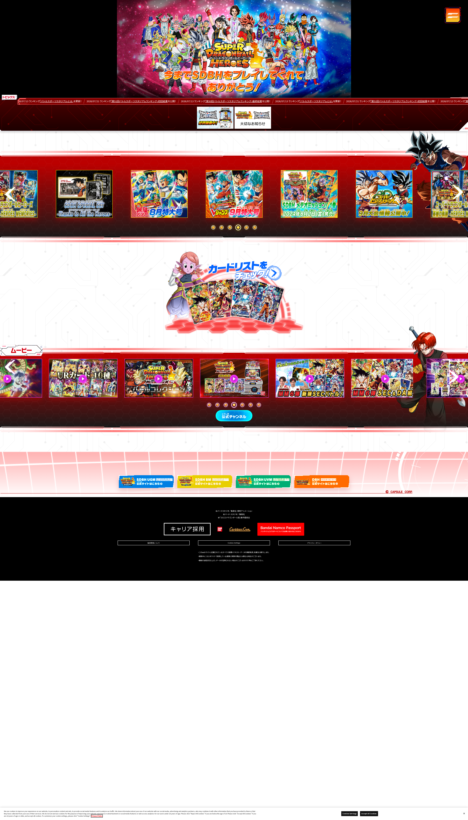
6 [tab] (254, 227)
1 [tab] (213, 227)
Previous (10, 194)
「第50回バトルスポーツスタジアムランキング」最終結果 (92, 101)
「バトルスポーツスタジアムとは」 (175, 101)
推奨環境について (153, 543)
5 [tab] (246, 227)
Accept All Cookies (369, 813)
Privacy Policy (96, 816)
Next (458, 192)
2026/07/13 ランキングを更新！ (167, 101)
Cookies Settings (234, 543)
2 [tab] (221, 227)
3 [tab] (229, 227)
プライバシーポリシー (314, 543)
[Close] (464, 813)
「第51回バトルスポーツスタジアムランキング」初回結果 (257, 101)
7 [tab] (258, 404)
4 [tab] (238, 227)
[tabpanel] (234, 194)
